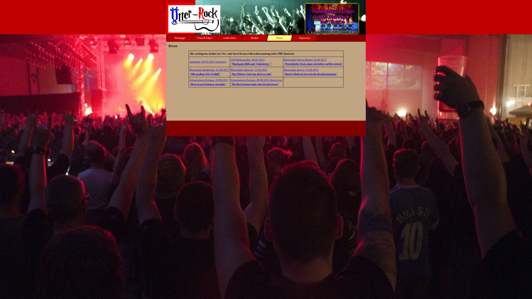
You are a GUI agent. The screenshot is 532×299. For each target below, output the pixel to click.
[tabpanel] (266, 69)
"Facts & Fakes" (205, 38)
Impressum (304, 38)
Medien (254, 38)
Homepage (180, 38)
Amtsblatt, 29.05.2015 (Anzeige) (208, 61)
